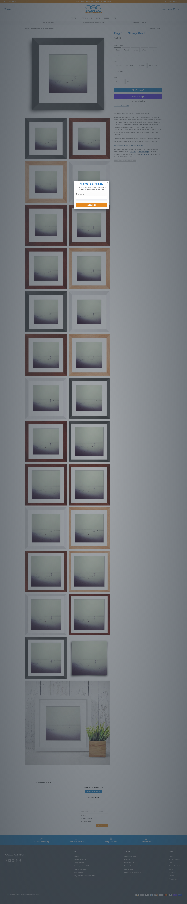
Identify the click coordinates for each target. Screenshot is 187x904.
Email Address (80, 194)
